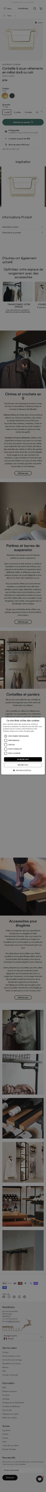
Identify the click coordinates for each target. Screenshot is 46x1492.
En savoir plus (29, 731)
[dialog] (23, 746)
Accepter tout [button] (23, 759)
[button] (23, 770)
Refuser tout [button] (23, 765)
